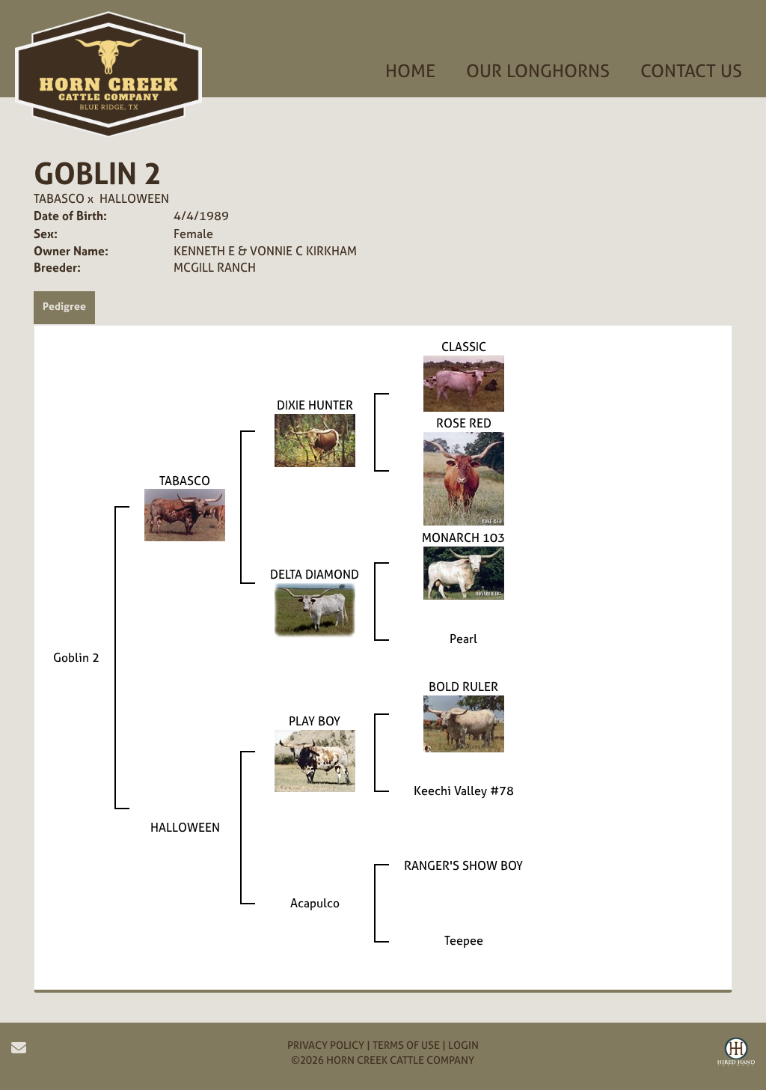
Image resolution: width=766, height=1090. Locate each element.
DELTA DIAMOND (314, 574)
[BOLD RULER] (463, 722)
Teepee (463, 940)
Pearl (463, 638)
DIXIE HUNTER (315, 405)
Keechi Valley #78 (464, 790)
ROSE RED (463, 423)
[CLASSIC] (463, 382)
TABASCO (59, 198)
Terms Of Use (406, 1045)
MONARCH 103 (463, 537)
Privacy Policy (325, 1045)
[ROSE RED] (463, 477)
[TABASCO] (184, 514)
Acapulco (315, 903)
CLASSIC (463, 346)
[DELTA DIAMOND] (315, 608)
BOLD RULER (463, 686)
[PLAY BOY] (315, 760)
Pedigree (64, 306)
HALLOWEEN (134, 198)
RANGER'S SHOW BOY (463, 865)
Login (463, 1045)
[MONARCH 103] (463, 571)
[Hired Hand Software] (736, 1054)
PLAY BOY (314, 721)
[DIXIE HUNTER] (315, 439)
